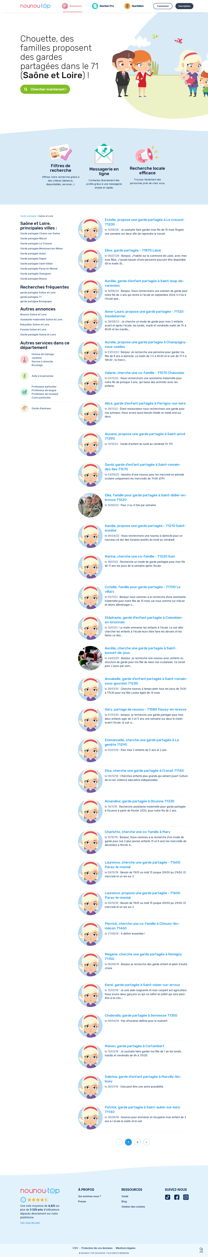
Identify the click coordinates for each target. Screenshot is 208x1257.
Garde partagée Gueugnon (35, 273)
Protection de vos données (96, 1248)
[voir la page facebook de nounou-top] (177, 1197)
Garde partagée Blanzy (33, 278)
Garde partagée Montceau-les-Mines (41, 248)
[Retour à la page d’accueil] (35, 6)
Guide (125, 1196)
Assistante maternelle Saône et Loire (41, 319)
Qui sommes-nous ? (89, 1196)
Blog (124, 1201)
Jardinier (37, 357)
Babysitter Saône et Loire (34, 324)
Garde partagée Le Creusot (36, 243)
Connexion (163, 6)
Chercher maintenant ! (48, 89)
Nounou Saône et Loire (33, 314)
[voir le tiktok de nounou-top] (167, 1197)
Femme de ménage (43, 354)
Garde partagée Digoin (33, 258)
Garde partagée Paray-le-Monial (38, 268)
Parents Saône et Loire (33, 329)
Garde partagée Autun (33, 253)
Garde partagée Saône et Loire (38, 334)
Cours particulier (41, 397)
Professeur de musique (45, 393)
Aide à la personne (42, 375)
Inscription (184, 6)
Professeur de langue (44, 390)
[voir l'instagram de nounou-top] (186, 1197)
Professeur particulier (44, 386)
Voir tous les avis (30, 1222)
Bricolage (37, 365)
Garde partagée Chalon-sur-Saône (40, 233)
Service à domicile (42, 361)
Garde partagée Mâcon (33, 238)
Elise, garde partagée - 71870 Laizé (133, 250)
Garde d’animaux (41, 408)
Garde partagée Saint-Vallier (36, 263)
